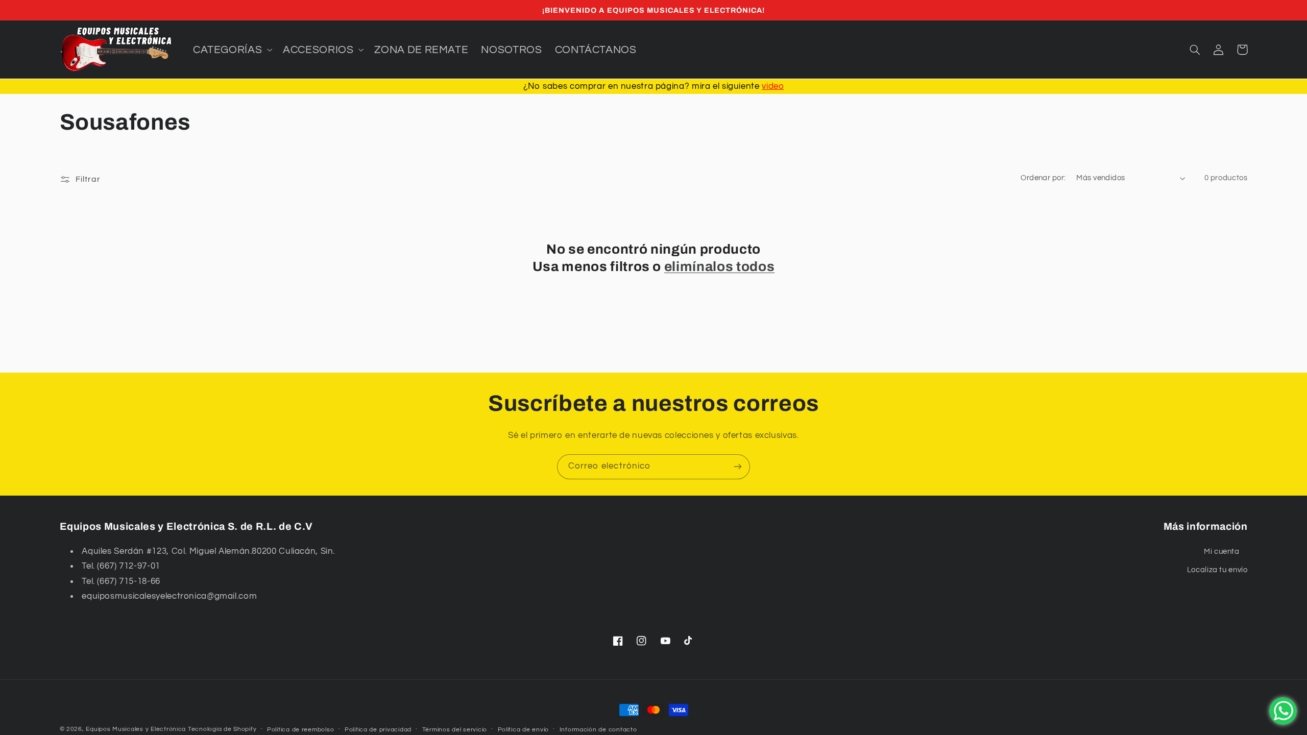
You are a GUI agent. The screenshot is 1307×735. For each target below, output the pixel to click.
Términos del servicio (454, 729)
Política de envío (523, 729)
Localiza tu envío (1217, 570)
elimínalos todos (719, 266)
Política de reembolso (300, 729)
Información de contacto (598, 729)
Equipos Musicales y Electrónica (136, 729)
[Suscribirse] (737, 466)
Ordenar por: (1043, 178)
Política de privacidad (378, 729)
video (773, 86)
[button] (231, 49)
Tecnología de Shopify (222, 729)
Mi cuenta (1222, 551)
